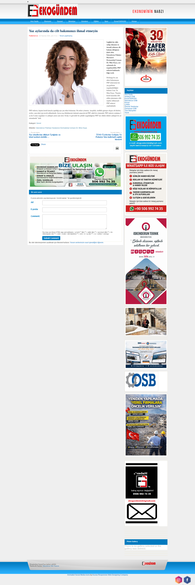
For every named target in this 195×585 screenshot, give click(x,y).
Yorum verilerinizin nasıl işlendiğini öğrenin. (87, 243)
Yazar (127, 113)
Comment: (35, 216)
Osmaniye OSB (130, 109)
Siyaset (60, 21)
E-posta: (34, 209)
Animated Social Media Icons (78, 575)
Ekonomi (47, 21)
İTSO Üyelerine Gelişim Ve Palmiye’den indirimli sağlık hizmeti (109, 136)
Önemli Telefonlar (131, 107)
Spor (106, 21)
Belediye (72, 21)
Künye (134, 21)
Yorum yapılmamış (66, 36)
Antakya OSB (130, 97)
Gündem (84, 21)
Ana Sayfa (34, 21)
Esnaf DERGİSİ (120, 21)
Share (43, 144)
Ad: (32, 202)
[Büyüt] (163, 310)
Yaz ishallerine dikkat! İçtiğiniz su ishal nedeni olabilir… (44, 135)
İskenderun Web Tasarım (51, 566)
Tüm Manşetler (130, 111)
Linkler (127, 105)
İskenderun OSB (131, 101)
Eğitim (96, 21)
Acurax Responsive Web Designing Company (110, 575)
